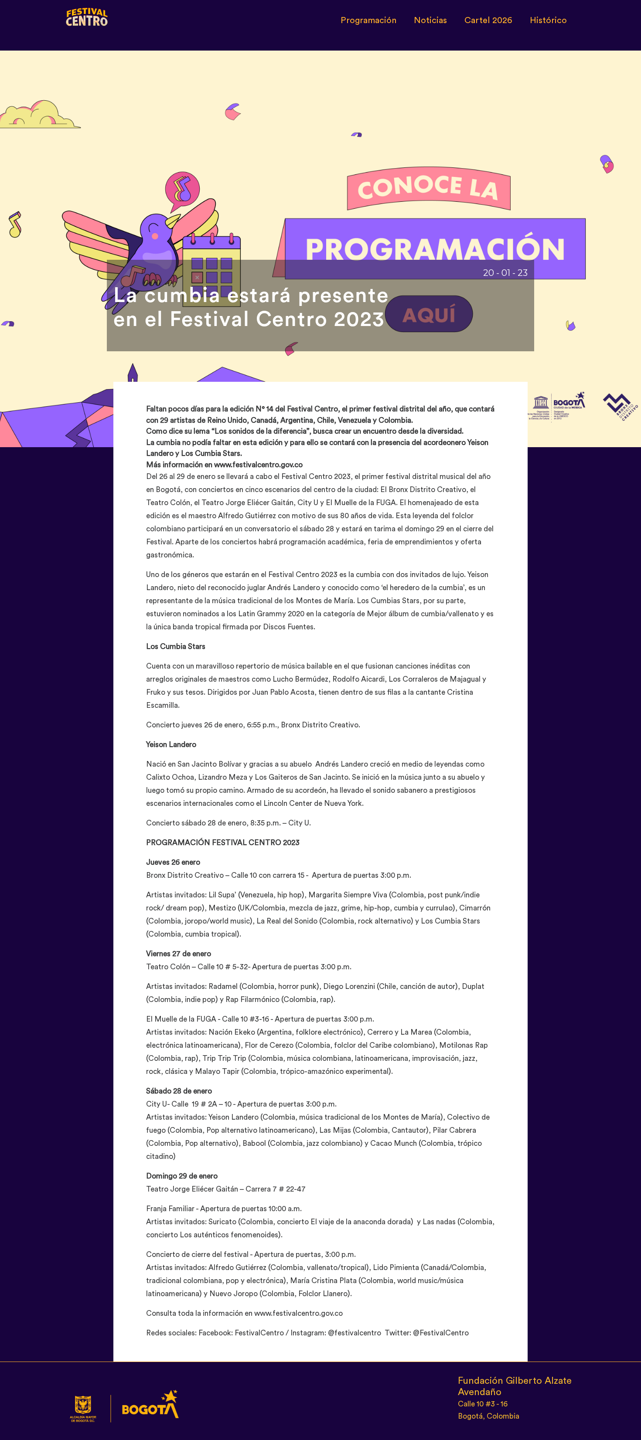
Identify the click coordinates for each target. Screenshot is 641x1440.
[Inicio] (87, 15)
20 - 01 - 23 (505, 273)
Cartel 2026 (488, 20)
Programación (368, 20)
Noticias (430, 20)
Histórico (548, 20)
